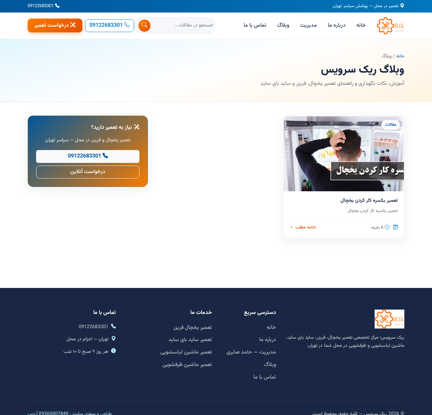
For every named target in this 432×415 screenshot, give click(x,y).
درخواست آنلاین (87, 172)
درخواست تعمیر (51, 25)
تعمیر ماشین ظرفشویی (187, 365)
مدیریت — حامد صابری (251, 352)
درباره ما (337, 25)
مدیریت (308, 25)
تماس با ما (255, 25)
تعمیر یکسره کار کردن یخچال (369, 200)
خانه (361, 25)
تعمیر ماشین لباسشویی (186, 352)
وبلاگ (283, 25)
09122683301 (41, 6)
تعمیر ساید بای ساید (190, 340)
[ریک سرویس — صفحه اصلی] (390, 25)
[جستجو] (144, 26)
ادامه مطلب (305, 227)
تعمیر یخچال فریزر (192, 327)
